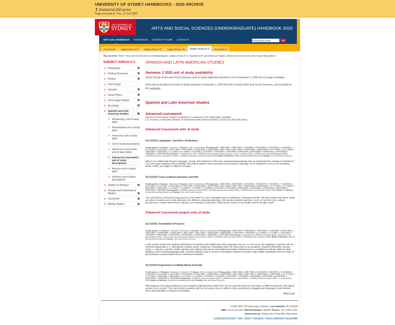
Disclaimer (258, 318)
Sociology (113, 105)
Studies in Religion (118, 185)
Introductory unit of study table (125, 120)
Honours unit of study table (124, 170)
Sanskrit (112, 89)
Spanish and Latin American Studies (208, 56)
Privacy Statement (275, 318)
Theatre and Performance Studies (122, 192)
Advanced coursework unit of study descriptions (125, 160)
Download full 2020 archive (115, 9)
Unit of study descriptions (126, 143)
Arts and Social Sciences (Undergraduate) (147, 56)
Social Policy (115, 94)
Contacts (183, 39)
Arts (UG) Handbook (116, 39)
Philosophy (114, 68)
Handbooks (141, 39)
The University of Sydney (115, 27)
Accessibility (292, 318)
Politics (112, 78)
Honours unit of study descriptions (124, 178)
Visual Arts (114, 198)
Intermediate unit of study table (126, 129)
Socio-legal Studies (119, 100)
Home (121, 56)
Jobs (240, 318)
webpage (155, 88)
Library (247, 318)
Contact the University (225, 318)
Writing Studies (116, 204)
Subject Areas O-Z (179, 56)
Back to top (289, 293)
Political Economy (118, 73)
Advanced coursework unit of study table (124, 151)
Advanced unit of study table (124, 137)
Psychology (114, 84)
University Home (162, 39)
